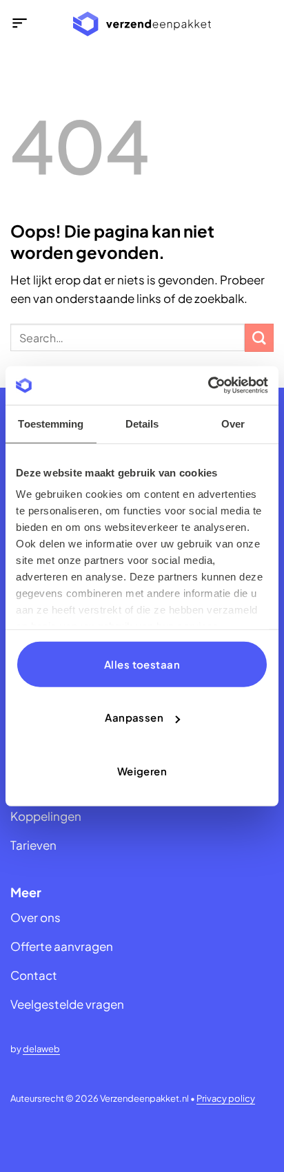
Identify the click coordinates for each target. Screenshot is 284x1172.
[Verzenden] (259, 338)
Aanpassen (134, 717)
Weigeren (142, 770)
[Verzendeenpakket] (142, 24)
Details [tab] (142, 423)
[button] (19, 24)
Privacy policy (225, 1098)
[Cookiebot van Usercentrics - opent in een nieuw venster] (208, 386)
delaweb (41, 1048)
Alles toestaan (142, 663)
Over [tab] (233, 423)
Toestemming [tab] (50, 423)
